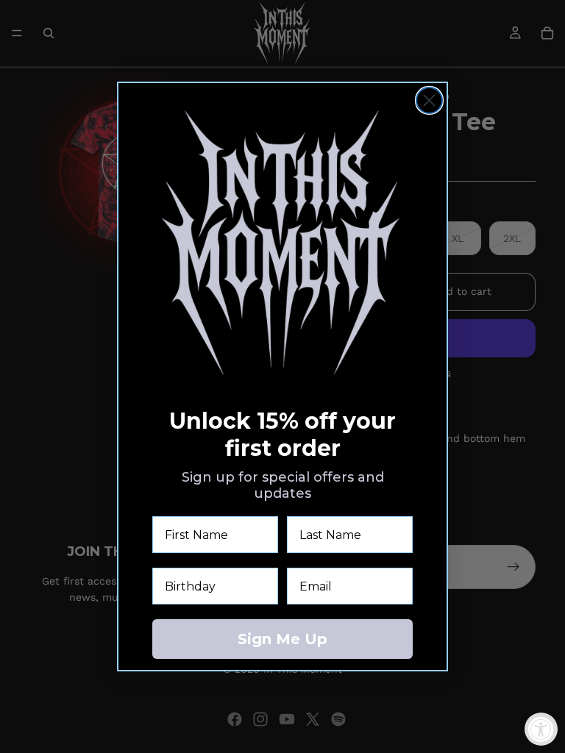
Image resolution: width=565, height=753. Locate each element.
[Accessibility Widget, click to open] (541, 729)
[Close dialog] (429, 100)
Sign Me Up (282, 639)
